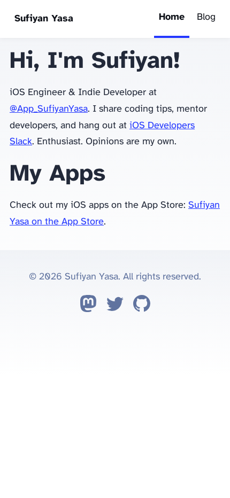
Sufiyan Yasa (43, 19)
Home (172, 17)
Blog (206, 17)
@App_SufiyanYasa (49, 109)
